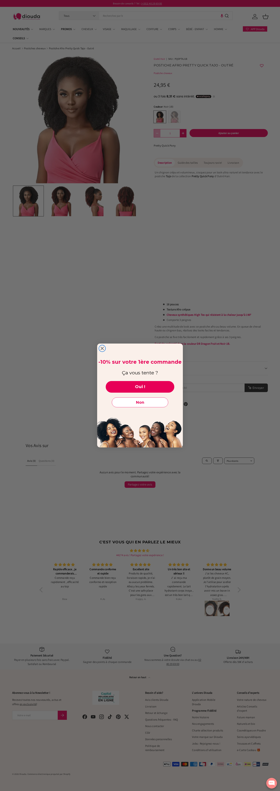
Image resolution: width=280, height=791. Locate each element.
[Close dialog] (102, 348)
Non (140, 402)
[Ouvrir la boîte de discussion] (271, 783)
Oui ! (140, 386)
